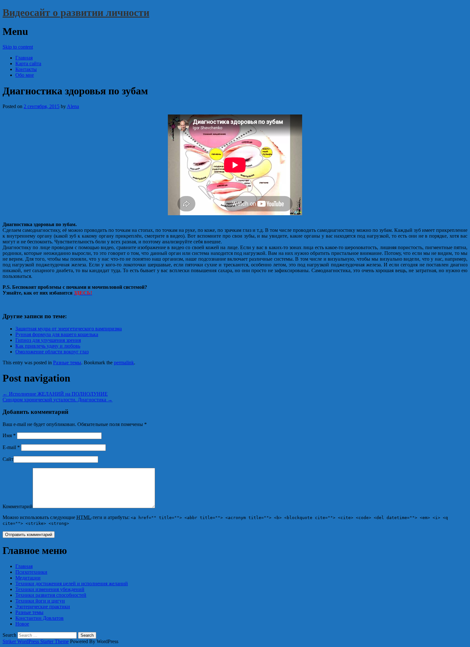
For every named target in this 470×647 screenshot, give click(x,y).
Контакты (26, 69)
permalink (124, 362)
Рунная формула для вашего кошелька (56, 334)
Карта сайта (28, 63)
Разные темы (67, 362)
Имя (9, 435)
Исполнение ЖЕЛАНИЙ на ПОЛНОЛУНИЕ (55, 394)
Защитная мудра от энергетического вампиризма (68, 328)
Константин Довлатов (39, 618)
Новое (22, 624)
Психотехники (31, 572)
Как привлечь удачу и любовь (47, 346)
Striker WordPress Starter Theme (36, 641)
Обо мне (24, 75)
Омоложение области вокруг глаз (52, 351)
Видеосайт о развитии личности (76, 12)
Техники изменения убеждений (49, 589)
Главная (24, 57)
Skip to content (18, 47)
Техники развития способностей (50, 595)
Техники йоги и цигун (40, 601)
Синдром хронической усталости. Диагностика (58, 399)
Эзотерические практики (42, 606)
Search (9, 635)
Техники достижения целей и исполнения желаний (71, 583)
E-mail (11, 447)
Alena (73, 106)
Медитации (28, 577)
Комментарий (18, 506)
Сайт (8, 459)
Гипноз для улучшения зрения (48, 340)
